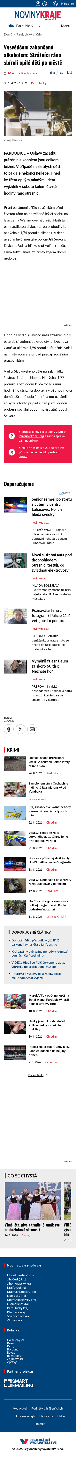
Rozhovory (14, 1355)
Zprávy (12, 1362)
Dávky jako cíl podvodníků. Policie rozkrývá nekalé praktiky (47, 1025)
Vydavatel (20, 1408)
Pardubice (52, 773)
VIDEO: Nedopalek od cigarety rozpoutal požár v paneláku (50, 882)
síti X (43, 447)
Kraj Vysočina (16, 1287)
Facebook (38, 3)
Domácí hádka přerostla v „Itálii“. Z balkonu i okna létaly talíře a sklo (49, 762)
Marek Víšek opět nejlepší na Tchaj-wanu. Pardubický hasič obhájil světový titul (49, 999)
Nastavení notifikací (52, 1416)
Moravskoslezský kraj (21, 1299)
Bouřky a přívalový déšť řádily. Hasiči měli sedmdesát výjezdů (50, 860)
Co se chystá (22, 1175)
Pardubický (24, 26)
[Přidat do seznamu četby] (69, 72)
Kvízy (10, 1346)
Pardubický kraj (17, 1308)
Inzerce (40, 1423)
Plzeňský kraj (16, 1312)
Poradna (13, 1349)
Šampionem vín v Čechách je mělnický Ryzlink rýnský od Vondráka (48, 787)
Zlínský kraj (15, 1320)
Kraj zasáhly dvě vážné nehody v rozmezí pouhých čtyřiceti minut (50, 811)
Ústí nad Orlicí (55, 916)
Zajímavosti (15, 1358)
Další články (36, 1075)
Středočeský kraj (18, 1316)
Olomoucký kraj (18, 1304)
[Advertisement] (38, 294)
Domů (8, 34)
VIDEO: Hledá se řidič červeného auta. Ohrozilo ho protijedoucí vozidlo (48, 837)
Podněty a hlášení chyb (47, 1408)
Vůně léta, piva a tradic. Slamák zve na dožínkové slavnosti (32, 1227)
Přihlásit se (67, 3)
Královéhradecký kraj (21, 1291)
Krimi (39, 34)
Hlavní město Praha (20, 1275)
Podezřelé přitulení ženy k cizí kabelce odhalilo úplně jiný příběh (49, 1051)
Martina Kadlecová (22, 73)
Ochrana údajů (24, 1416)
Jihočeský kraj (16, 1279)
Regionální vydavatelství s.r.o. (43, 1449)
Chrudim (51, 822)
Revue (11, 1352)
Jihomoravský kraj (19, 1283)
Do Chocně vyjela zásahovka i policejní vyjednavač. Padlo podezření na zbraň (49, 905)
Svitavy (26, 1235)
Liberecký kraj (16, 1295)
